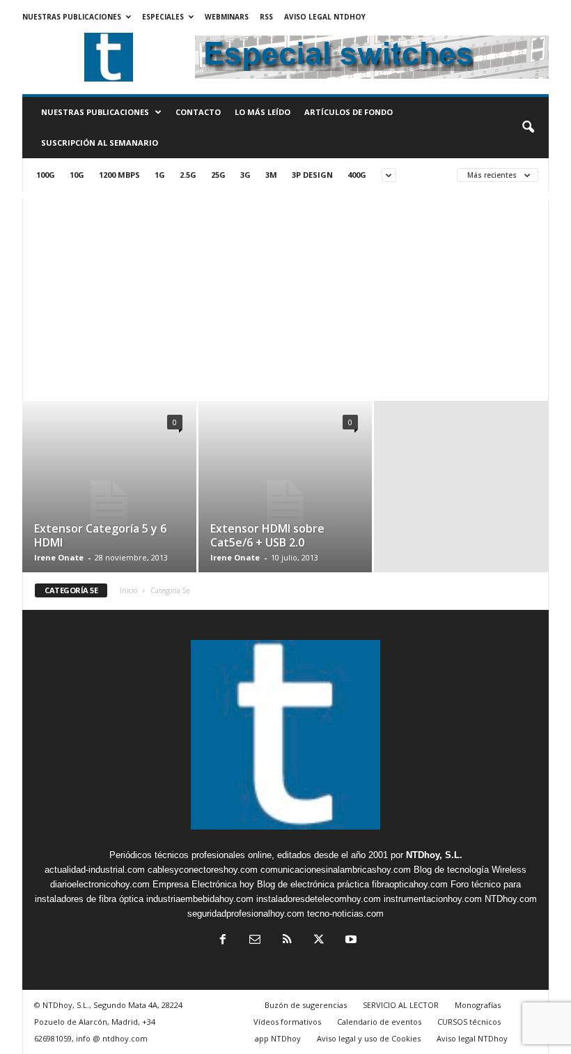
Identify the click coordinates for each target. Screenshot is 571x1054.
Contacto (198, 112)
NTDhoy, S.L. (434, 855)
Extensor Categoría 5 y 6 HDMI (100, 535)
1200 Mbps (119, 174)
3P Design (312, 174)
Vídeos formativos (287, 1021)
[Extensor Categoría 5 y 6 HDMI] (109, 503)
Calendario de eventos (379, 1021)
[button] (528, 127)
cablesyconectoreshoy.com (203, 869)
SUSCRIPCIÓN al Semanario (99, 142)
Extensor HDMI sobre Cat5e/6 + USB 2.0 (267, 535)
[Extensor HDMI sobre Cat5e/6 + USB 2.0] (285, 502)
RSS (266, 17)
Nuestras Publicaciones (71, 17)
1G (160, 174)
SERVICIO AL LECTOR (401, 1005)
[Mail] (255, 940)
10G (77, 174)
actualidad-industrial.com (95, 869)
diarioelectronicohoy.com (100, 884)
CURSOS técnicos (469, 1021)
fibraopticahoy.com (410, 884)
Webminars (227, 17)
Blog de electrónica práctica (313, 884)
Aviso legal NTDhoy (325, 17)
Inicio (128, 590)
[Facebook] (223, 940)
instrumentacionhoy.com (433, 899)
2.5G (188, 174)
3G (245, 174)
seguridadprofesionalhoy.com (245, 913)
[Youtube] (349, 940)
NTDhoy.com (511, 899)
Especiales (163, 17)
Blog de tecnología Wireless (470, 869)
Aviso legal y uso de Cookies (369, 1038)
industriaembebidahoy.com (199, 899)
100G (45, 174)
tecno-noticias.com (345, 913)
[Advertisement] (285, 296)
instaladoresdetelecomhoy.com (318, 899)
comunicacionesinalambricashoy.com (335, 869)
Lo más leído (262, 112)
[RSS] (287, 940)
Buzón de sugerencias (306, 1005)
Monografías (478, 1005)
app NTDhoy (278, 1038)
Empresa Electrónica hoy (203, 884)
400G (356, 174)
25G (218, 174)
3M (271, 174)
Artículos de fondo (348, 112)
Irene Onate (59, 557)
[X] (319, 940)
